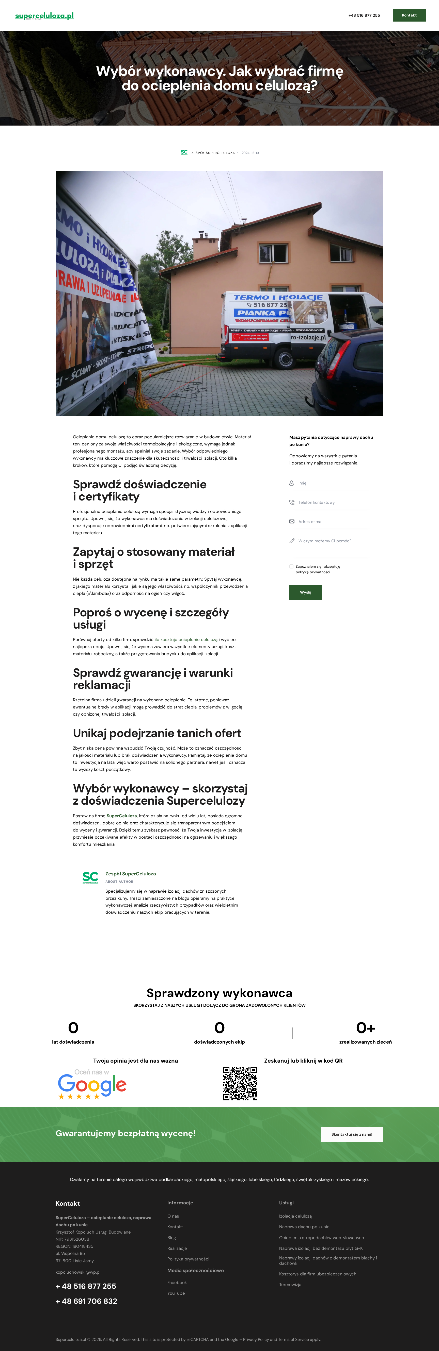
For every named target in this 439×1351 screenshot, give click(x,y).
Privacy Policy (256, 1339)
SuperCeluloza (122, 816)
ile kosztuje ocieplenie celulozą (185, 639)
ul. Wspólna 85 (70, 1253)
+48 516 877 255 (364, 15)
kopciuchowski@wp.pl (78, 1272)
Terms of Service (293, 1339)
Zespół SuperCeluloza (130, 874)
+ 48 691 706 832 (86, 1301)
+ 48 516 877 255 (86, 1286)
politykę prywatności (313, 572)
